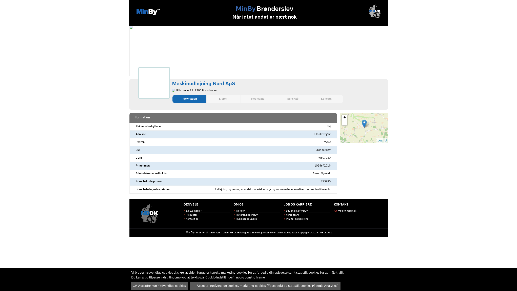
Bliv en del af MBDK (297, 211)
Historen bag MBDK (247, 215)
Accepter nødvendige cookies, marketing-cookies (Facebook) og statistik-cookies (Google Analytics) (267, 286)
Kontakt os (192, 219)
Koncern (326, 98)
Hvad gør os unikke (246, 219)
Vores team (292, 215)
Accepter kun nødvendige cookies (162, 286)
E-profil (223, 98)
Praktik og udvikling (297, 219)
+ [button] (345, 117)
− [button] (345, 123)
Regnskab (292, 98)
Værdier (240, 211)
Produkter (191, 215)
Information (189, 98)
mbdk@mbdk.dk (347, 211)
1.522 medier (193, 211)
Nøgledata (258, 98)
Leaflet (382, 140)
